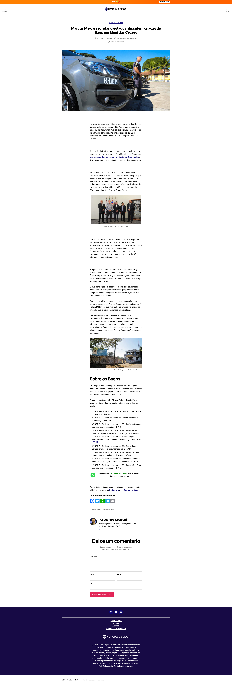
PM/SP (99, 509)
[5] (97, 442)
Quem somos (116, 620)
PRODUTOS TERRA (164, 1)
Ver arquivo (104, 530)
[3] (94, 442)
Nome (92, 574)
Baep (94, 509)
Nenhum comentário (117, 42)
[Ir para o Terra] (116, 2)
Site (91, 583)
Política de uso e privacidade (93, 680)
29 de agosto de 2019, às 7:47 (127, 38)
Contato (116, 623)
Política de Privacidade (116, 628)
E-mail (119, 574)
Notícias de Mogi (74, 680)
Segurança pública (108, 509)
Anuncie (116, 626)
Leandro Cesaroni (106, 38)
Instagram (114, 490)
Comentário (94, 557)
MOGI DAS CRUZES (116, 22)
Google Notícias (131, 490)
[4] (96, 442)
